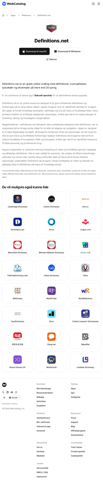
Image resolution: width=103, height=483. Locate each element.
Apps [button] (73, 388)
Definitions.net (43, 15)
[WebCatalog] (4, 385)
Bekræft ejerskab (43, 95)
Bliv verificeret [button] (43, 422)
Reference (26, 15)
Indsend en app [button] (44, 426)
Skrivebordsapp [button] (44, 388)
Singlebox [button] (41, 405)
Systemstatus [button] (77, 435)
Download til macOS (36, 51)
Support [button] (74, 422)
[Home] (3, 15)
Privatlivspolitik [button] (78, 451)
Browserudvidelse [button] (45, 393)
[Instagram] (16, 392)
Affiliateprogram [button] (78, 430)
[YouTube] (12, 392)
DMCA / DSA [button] (42, 472)
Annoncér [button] (41, 430)
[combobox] (15, 397)
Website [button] (53, 59)
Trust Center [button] (76, 447)
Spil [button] (72, 393)
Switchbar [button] (41, 401)
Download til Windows (69, 51)
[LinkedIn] (7, 392)
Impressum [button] (42, 476)
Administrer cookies (9, 404)
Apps (13, 15)
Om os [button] (39, 447)
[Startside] (13, 4)
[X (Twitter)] (3, 392)
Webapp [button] (40, 397)
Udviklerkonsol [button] (43, 418)
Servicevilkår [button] (42, 468)
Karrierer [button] (40, 451)
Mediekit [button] (41, 456)
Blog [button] (73, 426)
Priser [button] (73, 418)
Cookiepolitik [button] (77, 456)
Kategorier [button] (75, 397)
